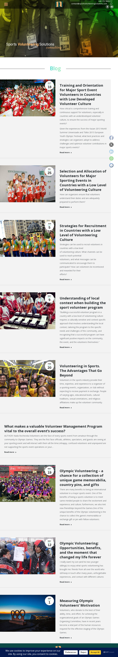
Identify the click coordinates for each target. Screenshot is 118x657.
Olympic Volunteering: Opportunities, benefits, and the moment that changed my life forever (80, 550)
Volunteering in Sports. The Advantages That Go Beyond (81, 370)
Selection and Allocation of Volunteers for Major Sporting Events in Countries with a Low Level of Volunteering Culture (83, 180)
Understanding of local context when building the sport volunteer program (83, 303)
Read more (65, 152)
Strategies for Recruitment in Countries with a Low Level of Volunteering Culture (83, 232)
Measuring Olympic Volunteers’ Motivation (80, 603)
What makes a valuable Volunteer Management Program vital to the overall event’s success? (53, 428)
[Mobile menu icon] (6, 4)
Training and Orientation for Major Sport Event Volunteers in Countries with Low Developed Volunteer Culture (81, 94)
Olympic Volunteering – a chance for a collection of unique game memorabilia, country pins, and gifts (83, 477)
